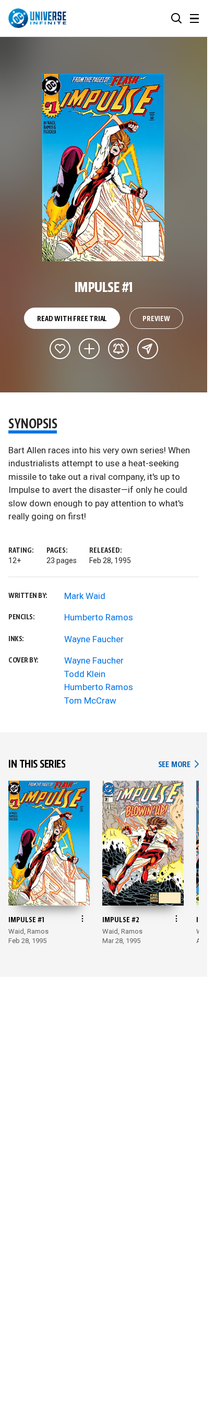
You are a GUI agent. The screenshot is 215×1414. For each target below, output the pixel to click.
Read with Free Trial (72, 319)
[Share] (147, 348)
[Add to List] (89, 348)
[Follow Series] (118, 348)
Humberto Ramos (98, 617)
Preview (156, 319)
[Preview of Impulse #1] (103, 167)
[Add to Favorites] (60, 348)
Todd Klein (84, 674)
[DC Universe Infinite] (37, 18)
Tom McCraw (90, 700)
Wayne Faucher (94, 639)
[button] (176, 18)
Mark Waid (84, 596)
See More (178, 764)
